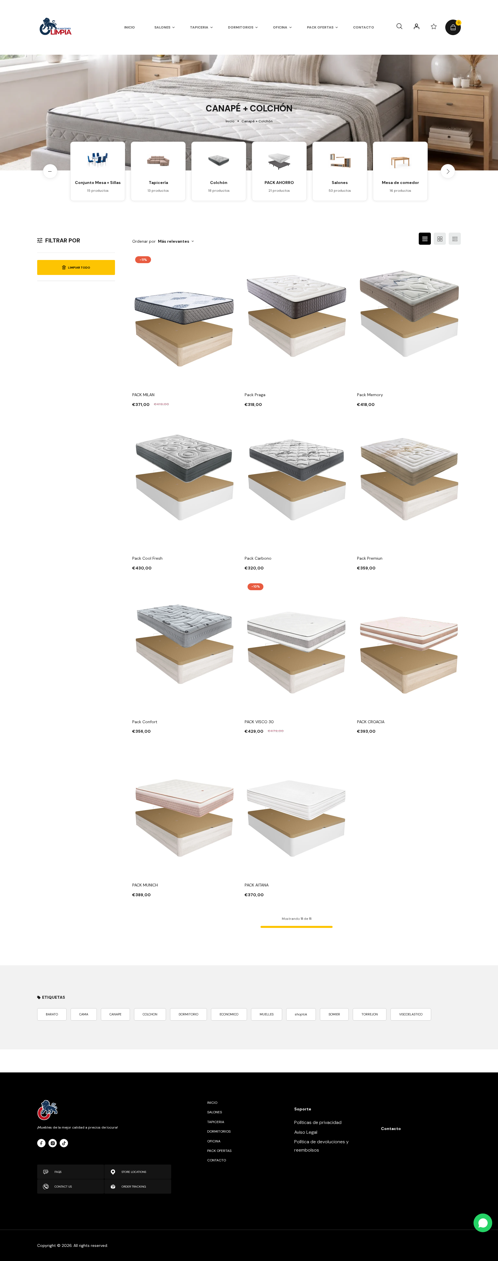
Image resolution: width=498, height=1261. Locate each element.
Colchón (218, 182)
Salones (340, 182)
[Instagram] (52, 1143)
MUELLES (266, 1014)
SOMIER (334, 1014)
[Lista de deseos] (434, 26)
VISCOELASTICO (410, 1014)
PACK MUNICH (145, 885)
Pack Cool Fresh (147, 558)
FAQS (57, 1172)
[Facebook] (41, 1143)
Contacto (216, 1160)
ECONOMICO (229, 1014)
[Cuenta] (416, 26)
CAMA (83, 1014)
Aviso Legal (305, 1132)
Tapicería (158, 182)
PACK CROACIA (370, 721)
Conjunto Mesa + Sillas (98, 182)
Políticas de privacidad (318, 1122)
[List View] (455, 239)
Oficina (213, 1141)
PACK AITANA (257, 885)
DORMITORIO (188, 1014)
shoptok (301, 1014)
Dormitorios (219, 1131)
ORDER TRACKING (134, 1186)
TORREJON (369, 1014)
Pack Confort (144, 721)
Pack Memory (370, 394)
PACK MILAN (143, 394)
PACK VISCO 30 (259, 721)
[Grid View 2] (440, 239)
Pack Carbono (258, 558)
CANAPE (115, 1014)
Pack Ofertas (219, 1150)
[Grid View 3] (425, 239)
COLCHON (150, 1014)
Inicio (230, 121)
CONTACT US (63, 1186)
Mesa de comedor (400, 182)
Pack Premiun (369, 558)
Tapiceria (215, 1122)
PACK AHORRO (279, 182)
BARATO (52, 1014)
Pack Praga (255, 394)
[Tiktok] (64, 1143)
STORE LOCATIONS (134, 1172)
